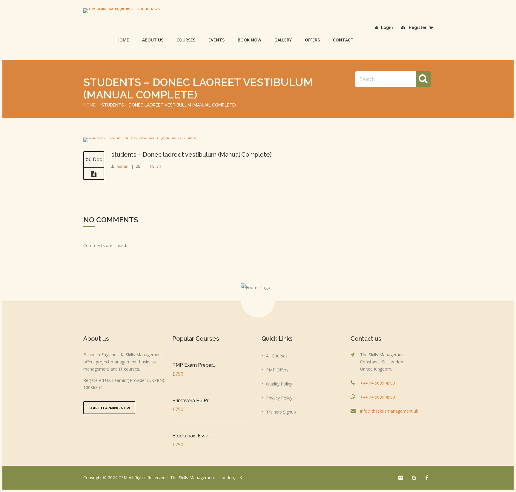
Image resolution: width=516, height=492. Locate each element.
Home (122, 40)
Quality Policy (279, 384)
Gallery (283, 40)
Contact (343, 40)
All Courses (277, 356)
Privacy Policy (279, 398)
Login (387, 27)
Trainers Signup (281, 412)
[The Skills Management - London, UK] (121, 10)
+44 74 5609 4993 (377, 383)
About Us (152, 40)
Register (417, 27)
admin (122, 166)
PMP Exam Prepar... (193, 365)
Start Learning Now (109, 408)
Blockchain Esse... (191, 436)
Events (216, 40)
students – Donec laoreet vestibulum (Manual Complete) (191, 154)
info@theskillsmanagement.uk (389, 411)
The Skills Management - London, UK (206, 477)
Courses (185, 40)
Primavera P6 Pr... (191, 400)
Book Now (249, 40)
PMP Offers (277, 370)
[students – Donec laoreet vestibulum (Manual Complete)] (140, 137)
